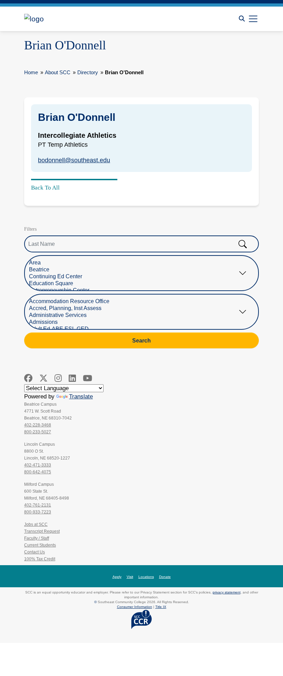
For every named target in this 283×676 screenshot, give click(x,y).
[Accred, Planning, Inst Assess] (136, 308)
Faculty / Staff (36, 538)
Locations (146, 577)
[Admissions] (136, 322)
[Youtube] (87, 378)
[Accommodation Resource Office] (136, 301)
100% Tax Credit (39, 559)
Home (31, 72)
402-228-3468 (37, 425)
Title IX (160, 607)
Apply (117, 577)
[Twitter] (43, 378)
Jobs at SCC (36, 524)
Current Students (40, 545)
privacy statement (227, 592)
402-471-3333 (37, 465)
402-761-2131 (37, 505)
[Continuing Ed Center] (136, 276)
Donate (165, 577)
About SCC (57, 72)
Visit (130, 577)
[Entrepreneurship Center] (136, 290)
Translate (81, 396)
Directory (87, 72)
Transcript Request (42, 531)
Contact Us (34, 552)
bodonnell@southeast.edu (74, 160)
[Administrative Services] (136, 315)
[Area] (136, 262)
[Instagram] (58, 378)
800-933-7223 (37, 512)
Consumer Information (134, 607)
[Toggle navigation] (253, 19)
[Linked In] (72, 378)
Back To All (45, 187)
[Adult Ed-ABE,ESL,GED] (136, 329)
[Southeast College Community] (55, 19)
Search (141, 340)
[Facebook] (28, 378)
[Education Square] (136, 283)
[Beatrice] (136, 269)
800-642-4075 (37, 472)
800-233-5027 (37, 431)
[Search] (242, 19)
